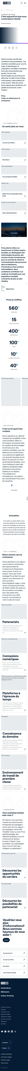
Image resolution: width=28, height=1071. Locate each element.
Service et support (6, 1019)
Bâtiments (5, 992)
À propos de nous (5, 1007)
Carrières (3, 1009)
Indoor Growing (7, 996)
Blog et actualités (5, 1014)
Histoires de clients (6, 1016)
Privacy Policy (4, 1063)
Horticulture (6, 988)
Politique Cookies (5, 1060)
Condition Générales (6, 1054)
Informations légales (6, 1057)
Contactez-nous (5, 1012)
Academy (3, 1023)
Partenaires (4, 1021)
